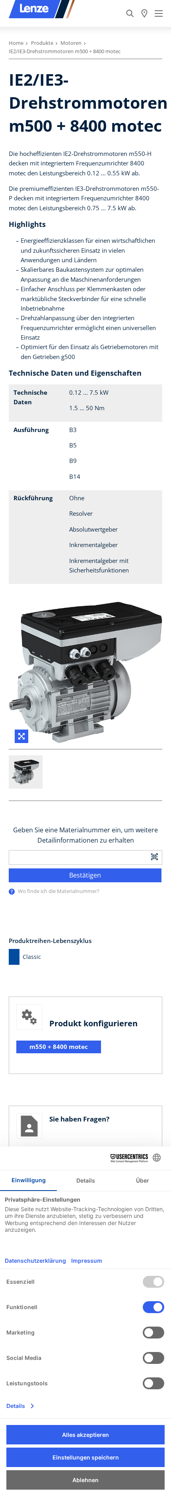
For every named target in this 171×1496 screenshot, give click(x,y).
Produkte (42, 42)
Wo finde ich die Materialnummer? (58, 891)
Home (16, 42)
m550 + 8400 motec (58, 1046)
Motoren (71, 42)
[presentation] (12, 892)
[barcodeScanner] (155, 856)
